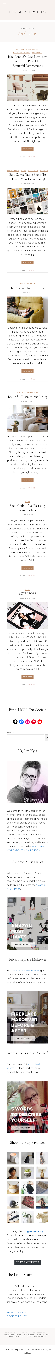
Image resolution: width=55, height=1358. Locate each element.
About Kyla (23, 1333)
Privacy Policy (40, 1337)
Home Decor (37, 52)
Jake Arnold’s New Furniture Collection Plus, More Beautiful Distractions (27, 61)
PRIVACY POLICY (16, 1312)
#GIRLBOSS (27, 593)
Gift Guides (29, 1335)
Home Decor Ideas (39, 1333)
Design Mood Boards (21, 52)
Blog (29, 1337)
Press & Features (16, 1337)
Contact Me (10, 1333)
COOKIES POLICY (17, 1316)
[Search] (46, 737)
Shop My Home (43, 1335)
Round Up (44, 170)
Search (11, 732)
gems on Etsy (35, 1231)
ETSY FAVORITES (27, 1262)
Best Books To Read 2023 (27, 288)
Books (23, 170)
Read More (27, 149)
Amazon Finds (13, 170)
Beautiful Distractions (27, 50)
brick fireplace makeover (26, 970)
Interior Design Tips (12, 1335)
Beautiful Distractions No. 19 (27, 397)
